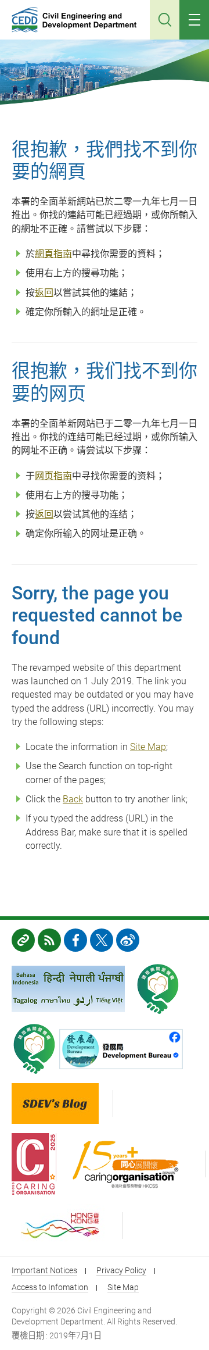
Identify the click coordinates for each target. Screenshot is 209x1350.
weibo (127, 940)
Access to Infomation (50, 1287)
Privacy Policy (121, 1270)
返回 (44, 292)
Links (23, 940)
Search (164, 20)
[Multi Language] (68, 989)
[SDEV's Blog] (62, 1103)
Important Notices (44, 1270)
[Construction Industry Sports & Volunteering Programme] (158, 989)
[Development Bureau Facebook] (124, 1049)
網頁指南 (53, 253)
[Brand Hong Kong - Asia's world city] (67, 1225)
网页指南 (53, 475)
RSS (49, 940)
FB (75, 940)
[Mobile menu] (194, 20)
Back (73, 799)
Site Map (148, 746)
